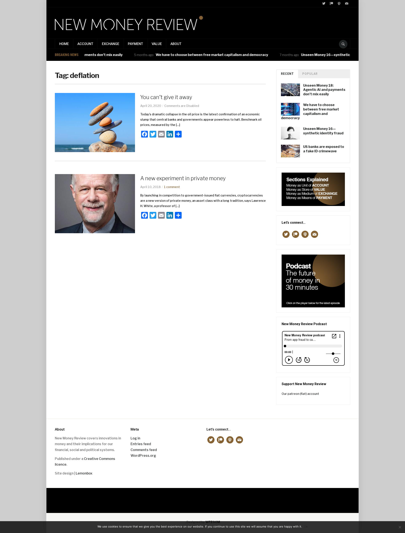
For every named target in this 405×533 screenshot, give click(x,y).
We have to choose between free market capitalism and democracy (201, 55)
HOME (64, 44)
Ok (306, 526)
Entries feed (141, 444)
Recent (287, 73)
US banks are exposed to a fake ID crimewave (323, 149)
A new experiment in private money (183, 178)
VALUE (157, 44)
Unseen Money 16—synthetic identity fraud (327, 55)
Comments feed (144, 450)
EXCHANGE (110, 44)
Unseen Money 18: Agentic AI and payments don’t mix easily (324, 89)
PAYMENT (135, 44)
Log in (135, 438)
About (175, 44)
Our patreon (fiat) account (300, 393)
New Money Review (202, 498)
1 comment (172, 187)
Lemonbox (84, 473)
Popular (310, 73)
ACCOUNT (85, 44)
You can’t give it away (166, 97)
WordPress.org (143, 456)
